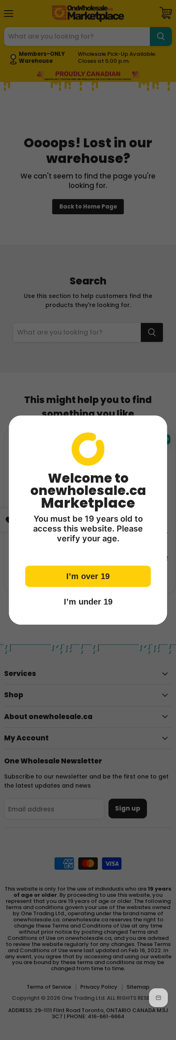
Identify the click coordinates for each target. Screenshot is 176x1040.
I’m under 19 (88, 601)
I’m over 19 (88, 576)
